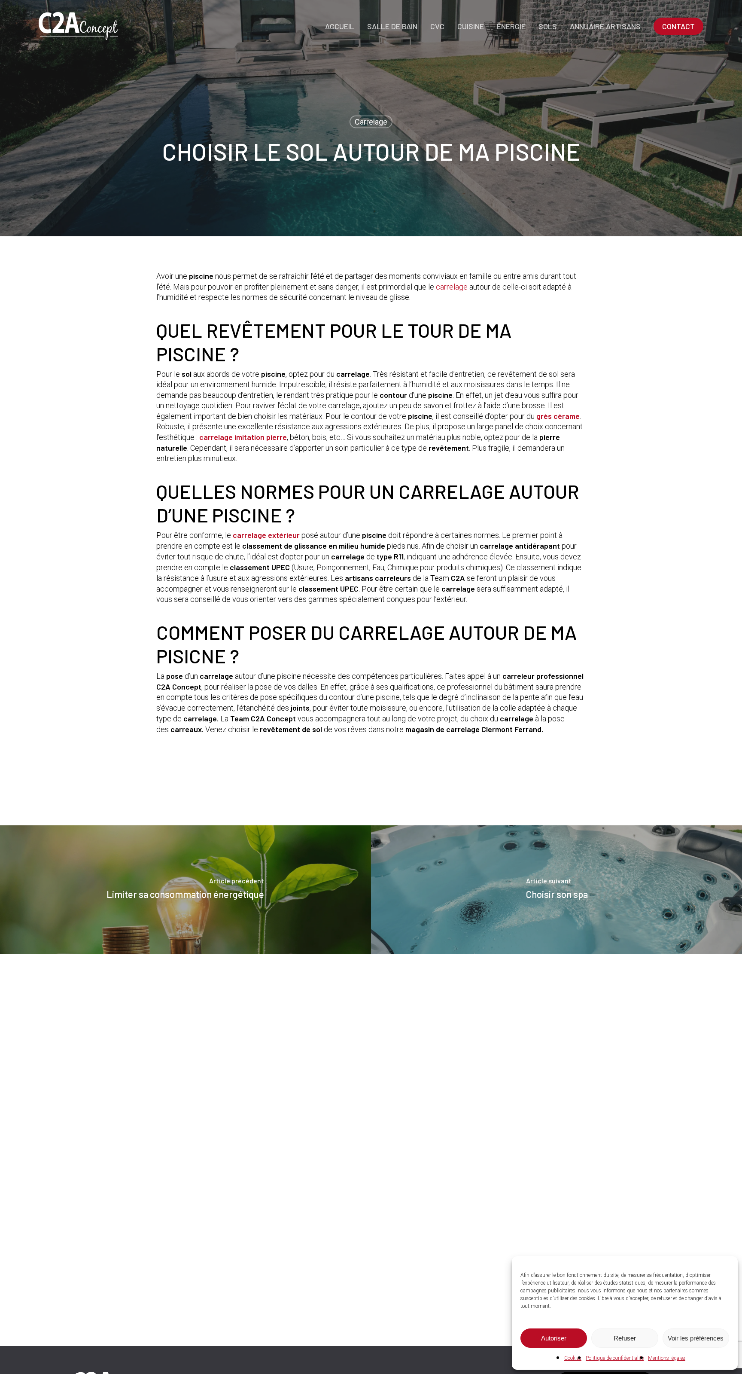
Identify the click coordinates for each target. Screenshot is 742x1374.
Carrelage (371, 121)
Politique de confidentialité (615, 1358)
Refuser (625, 1338)
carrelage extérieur (266, 535)
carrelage (452, 286)
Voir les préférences (696, 1338)
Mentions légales (666, 1358)
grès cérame (558, 416)
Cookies (572, 1358)
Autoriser (553, 1338)
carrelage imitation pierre (243, 437)
